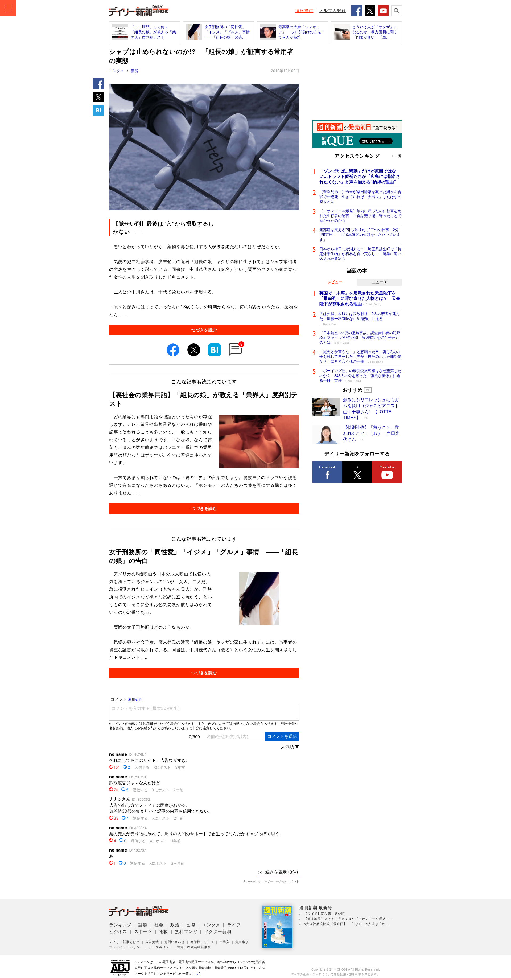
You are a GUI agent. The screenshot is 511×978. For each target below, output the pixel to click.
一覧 (398, 156)
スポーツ (143, 931)
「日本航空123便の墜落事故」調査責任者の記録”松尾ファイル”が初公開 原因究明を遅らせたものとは (360, 338)
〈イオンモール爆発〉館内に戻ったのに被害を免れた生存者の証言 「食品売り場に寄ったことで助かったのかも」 (360, 216)
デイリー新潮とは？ (124, 942)
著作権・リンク (202, 942)
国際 (190, 925)
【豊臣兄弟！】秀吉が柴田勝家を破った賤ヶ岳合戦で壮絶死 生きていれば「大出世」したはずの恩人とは (360, 196)
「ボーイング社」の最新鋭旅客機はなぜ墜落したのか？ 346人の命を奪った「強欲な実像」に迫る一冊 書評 (360, 375)
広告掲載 (152, 942)
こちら (196, 974)
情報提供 (304, 10)
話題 (142, 925)
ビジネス (118, 931)
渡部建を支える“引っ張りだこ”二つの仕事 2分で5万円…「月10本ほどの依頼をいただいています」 (359, 235)
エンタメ (116, 71)
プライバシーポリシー (126, 947)
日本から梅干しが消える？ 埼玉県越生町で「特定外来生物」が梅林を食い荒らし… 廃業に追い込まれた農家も (360, 254)
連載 (163, 931)
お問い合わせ (174, 942)
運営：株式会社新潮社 (194, 947)
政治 (174, 925)
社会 (158, 925)
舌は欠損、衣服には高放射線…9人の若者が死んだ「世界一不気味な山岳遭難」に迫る (359, 318)
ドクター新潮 (217, 931)
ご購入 (224, 942)
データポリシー (160, 947)
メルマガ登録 (332, 10)
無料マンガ (186, 931)
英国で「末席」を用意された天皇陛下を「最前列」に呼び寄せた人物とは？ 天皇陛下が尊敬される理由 (359, 298)
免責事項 (242, 942)
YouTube (387, 467)
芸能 (134, 71)
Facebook (327, 467)
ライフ (234, 925)
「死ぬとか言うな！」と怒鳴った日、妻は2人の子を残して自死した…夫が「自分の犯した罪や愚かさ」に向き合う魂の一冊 (360, 356)
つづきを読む (204, 330)
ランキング (120, 925)
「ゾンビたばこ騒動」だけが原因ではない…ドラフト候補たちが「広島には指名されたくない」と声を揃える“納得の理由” (359, 177)
